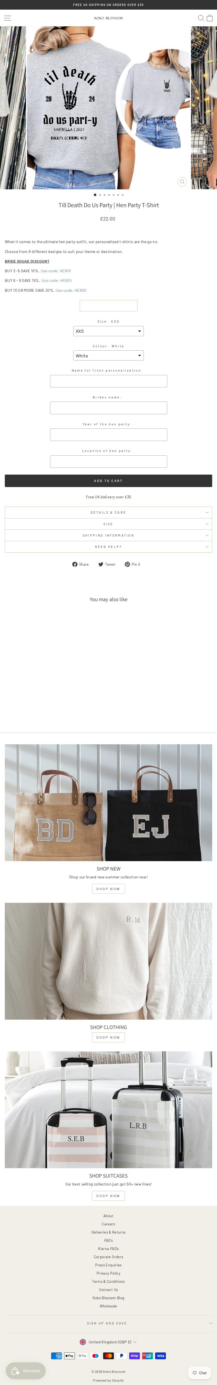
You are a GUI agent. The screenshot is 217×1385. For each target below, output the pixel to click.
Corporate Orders (108, 1257)
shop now (108, 889)
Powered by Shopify (108, 1380)
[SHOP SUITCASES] (108, 1109)
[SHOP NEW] (108, 802)
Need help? (108, 546)
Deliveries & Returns (109, 1232)
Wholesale (108, 1306)
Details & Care (108, 512)
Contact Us (108, 1289)
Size (108, 524)
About (108, 1216)
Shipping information (108, 535)
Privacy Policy (108, 1273)
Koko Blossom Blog (109, 1298)
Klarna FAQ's (108, 1248)
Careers (108, 1224)
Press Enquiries (108, 1265)
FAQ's (108, 1240)
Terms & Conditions (108, 1281)
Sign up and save (107, 1323)
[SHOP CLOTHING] (108, 961)
